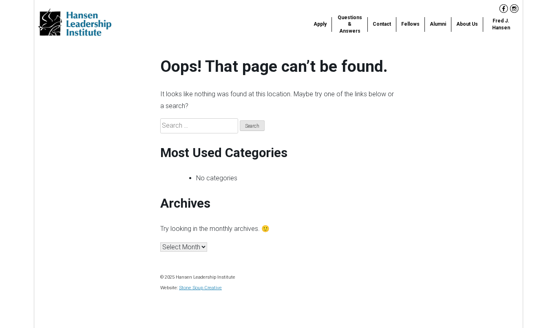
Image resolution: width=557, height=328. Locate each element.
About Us (467, 24)
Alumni (438, 24)
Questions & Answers (350, 24)
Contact (382, 24)
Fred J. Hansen (501, 24)
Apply (320, 24)
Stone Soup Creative (200, 287)
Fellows (410, 24)
